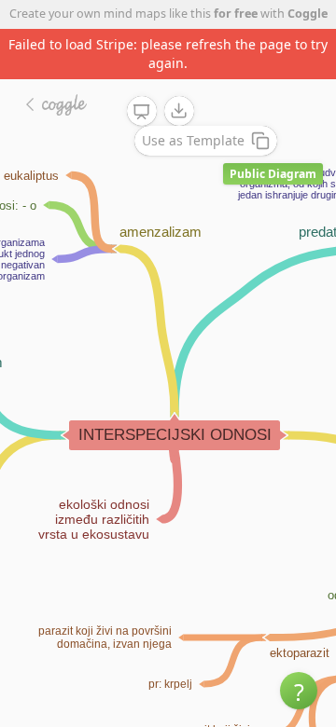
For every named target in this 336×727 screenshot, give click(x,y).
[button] (298, 690)
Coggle (307, 13)
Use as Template (193, 140)
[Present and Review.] (142, 112)
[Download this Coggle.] (179, 111)
